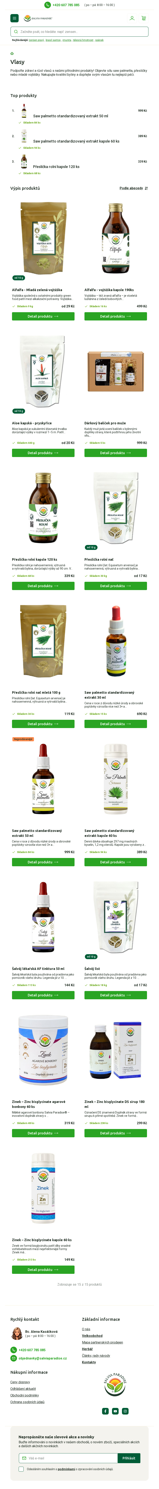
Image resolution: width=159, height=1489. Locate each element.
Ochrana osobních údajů (27, 1402)
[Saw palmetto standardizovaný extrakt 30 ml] (116, 641)
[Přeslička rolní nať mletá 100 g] (43, 641)
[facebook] (105, 1411)
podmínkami (66, 1469)
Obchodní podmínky (24, 1395)
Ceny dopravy (20, 1382)
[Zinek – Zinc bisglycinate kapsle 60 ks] (43, 1188)
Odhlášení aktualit (23, 1389)
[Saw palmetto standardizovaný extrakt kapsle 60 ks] (116, 779)
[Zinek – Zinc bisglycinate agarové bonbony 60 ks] (43, 1050)
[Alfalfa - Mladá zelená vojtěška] (43, 238)
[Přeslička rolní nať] (116, 508)
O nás (86, 1329)
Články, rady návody (96, 1356)
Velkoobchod (92, 1336)
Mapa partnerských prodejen (102, 1342)
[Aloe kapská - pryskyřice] (43, 371)
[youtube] (115, 1411)
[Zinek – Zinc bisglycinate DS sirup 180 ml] (116, 1050)
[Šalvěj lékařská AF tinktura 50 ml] (43, 917)
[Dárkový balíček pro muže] (116, 371)
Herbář (87, 1349)
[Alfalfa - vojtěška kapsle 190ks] (116, 238)
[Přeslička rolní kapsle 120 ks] (43, 508)
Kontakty (89, 1362)
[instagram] (125, 1411)
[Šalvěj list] (116, 917)
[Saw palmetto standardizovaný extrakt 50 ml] (43, 779)
